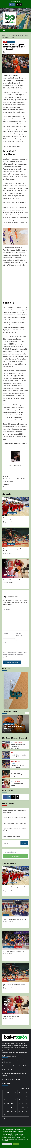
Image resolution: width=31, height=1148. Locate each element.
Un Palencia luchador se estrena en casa (17, 766)
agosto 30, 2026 (7, 522)
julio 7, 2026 (6, 731)
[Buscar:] (11, 843)
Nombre (6, 633)
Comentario (7, 609)
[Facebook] (10, 4)
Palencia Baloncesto (15, 761)
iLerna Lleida (11, 575)
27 (15, 1111)
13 (15, 1103)
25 (8, 1111)
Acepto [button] (16, 1144)
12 (12, 1103)
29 (23, 1111)
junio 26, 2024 (7, 52)
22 (23, 1107)
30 (26, 1111)
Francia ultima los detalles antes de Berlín (18, 756)
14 (19, 1103)
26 (12, 1111)
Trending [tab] (23, 738)
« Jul (3, 1118)
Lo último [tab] (6, 738)
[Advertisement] (15, 283)
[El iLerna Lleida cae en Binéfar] (15, 568)
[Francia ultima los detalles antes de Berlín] (6, 754)
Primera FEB (14, 763)
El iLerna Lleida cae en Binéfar (12, 580)
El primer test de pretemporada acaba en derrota (17, 775)
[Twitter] (17, 4)
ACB (5, 42)
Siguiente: (8, 486)
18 (8, 1107)
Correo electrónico (20, 634)
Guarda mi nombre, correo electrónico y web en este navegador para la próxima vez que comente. (15, 655)
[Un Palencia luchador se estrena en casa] (6, 764)
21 (19, 1107)
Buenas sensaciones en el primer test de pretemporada (18, 746)
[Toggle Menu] (4, 30)
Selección (13, 753)
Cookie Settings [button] (7, 1144)
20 (15, 1107)
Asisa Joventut (11, 42)
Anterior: (14, 479)
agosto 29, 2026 (7, 582)
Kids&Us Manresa (12, 513)
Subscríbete (15, 856)
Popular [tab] (15, 738)
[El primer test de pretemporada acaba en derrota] (15, 537)
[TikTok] (20, 4)
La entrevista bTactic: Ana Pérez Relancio (13, 728)
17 (4, 1107)
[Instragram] (13, 4)
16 (26, 1103)
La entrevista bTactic (8, 724)
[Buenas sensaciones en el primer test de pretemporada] (15, 506)
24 (4, 1111)
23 (26, 1107)
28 (19, 1111)
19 (12, 1107)
